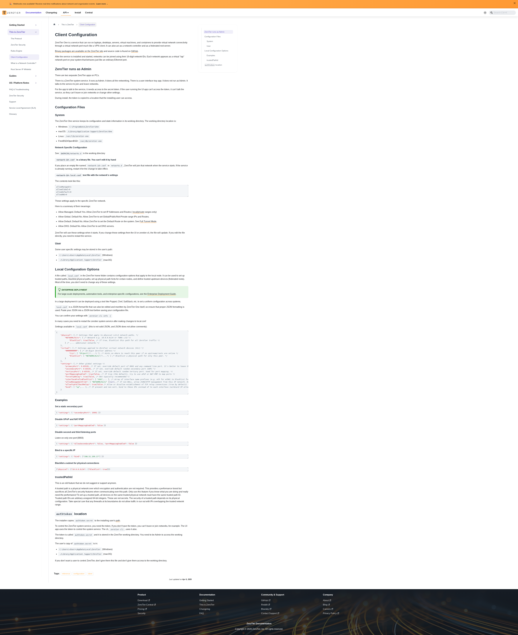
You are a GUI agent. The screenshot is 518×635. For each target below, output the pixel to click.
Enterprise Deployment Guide (161, 294)
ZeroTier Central (145, 605)
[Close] (514, 3)
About (326, 600)
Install (78, 12)
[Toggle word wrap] (180, 334)
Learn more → (102, 4)
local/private (138, 212)
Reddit (264, 605)
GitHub (134, 51)
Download (142, 600)
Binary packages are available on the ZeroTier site (79, 51)
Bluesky (265, 609)
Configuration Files (213, 36)
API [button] (65, 12)
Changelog (51, 12)
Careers (327, 609)
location (213, 65)
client (90, 574)
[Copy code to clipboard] (185, 188)
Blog (325, 605)
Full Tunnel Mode (148, 221)
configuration (78, 574)
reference (66, 574)
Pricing (141, 609)
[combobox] (502, 13)
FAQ (201, 613)
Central (89, 12)
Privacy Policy (330, 613)
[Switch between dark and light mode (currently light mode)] (485, 13)
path (118, 520)
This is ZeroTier (206, 605)
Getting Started (206, 600)
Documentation (33, 12)
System (210, 41)
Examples (211, 55)
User (209, 46)
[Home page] (54, 24)
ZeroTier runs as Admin (214, 32)
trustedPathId (212, 60)
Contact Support (269, 613)
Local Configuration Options (216, 51)
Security (141, 613)
